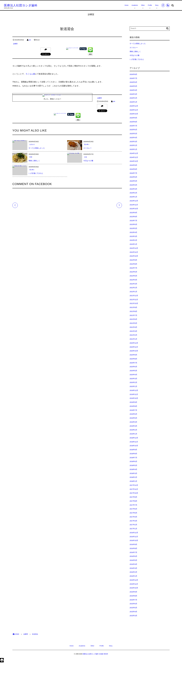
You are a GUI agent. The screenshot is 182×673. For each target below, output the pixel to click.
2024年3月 (133, 189)
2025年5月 (133, 134)
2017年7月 (133, 505)
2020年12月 (134, 343)
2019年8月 (133, 406)
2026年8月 (133, 74)
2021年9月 (133, 307)
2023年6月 (133, 224)
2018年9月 (133, 450)
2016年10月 (134, 540)
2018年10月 (134, 446)
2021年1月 (133, 339)
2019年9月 (133, 402)
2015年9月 (133, 592)
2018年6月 (133, 461)
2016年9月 (133, 544)
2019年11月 (134, 394)
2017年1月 (133, 529)
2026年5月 (133, 86)
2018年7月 (133, 458)
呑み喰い (87, 144)
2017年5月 (133, 513)
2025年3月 (133, 141)
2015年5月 (133, 608)
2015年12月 (134, 580)
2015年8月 (133, 596)
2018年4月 (133, 469)
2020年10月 (134, 351)
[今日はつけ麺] (73, 154)
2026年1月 (133, 102)
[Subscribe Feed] (168, 5)
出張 (85, 157)
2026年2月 (133, 98)
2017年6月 (133, 509)
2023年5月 (133, 228)
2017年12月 (134, 485)
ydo (30, 40)
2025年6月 (133, 130)
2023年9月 (133, 213)
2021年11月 (134, 300)
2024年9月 (133, 165)
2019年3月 (133, 426)
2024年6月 (133, 177)
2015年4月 (133, 612)
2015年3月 (133, 616)
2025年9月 (133, 118)
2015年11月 (134, 584)
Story (156, 5)
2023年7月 (133, 221)
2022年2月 (133, 288)
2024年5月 (133, 181)
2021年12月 (134, 296)
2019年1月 (133, 434)
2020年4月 (133, 375)
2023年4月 (133, 232)
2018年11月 (134, 442)
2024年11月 (134, 157)
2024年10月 (134, 161)
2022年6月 (133, 272)
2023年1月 (133, 244)
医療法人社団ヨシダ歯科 (20, 5)
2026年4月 (133, 90)
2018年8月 (133, 454)
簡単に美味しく (34, 161)
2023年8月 (133, 217)
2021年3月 (133, 331)
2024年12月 (134, 153)
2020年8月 (133, 359)
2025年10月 (134, 114)
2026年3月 (133, 94)
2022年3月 (133, 284)
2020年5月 (133, 371)
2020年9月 (133, 355)
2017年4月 (133, 517)
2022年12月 (134, 248)
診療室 (15, 44)
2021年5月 (133, 323)
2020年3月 (133, 379)
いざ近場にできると (36, 173)
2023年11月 (134, 205)
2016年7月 (133, 552)
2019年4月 (133, 422)
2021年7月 (133, 315)
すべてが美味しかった (37, 148)
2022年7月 (133, 268)
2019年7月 (133, 410)
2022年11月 (134, 252)
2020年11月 (134, 347)
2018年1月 (133, 481)
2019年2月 (133, 430)
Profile (150, 5)
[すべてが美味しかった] (19, 141)
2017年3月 (133, 521)
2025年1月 (133, 149)
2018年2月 (133, 477)
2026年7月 (133, 78)
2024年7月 (133, 173)
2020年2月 (133, 382)
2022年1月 (133, 292)
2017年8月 (133, 501)
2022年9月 (133, 260)
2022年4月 (133, 280)
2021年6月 (133, 319)
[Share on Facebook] (163, 5)
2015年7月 (133, 600)
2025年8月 (133, 122)
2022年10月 (134, 256)
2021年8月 (133, 311)
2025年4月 (133, 138)
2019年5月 (133, 418)
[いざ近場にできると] (19, 166)
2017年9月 (133, 497)
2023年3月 (133, 236)
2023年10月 (134, 209)
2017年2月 (133, 525)
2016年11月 (134, 537)
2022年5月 (133, 276)
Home (126, 5)
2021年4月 (133, 327)
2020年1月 (133, 386)
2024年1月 (133, 197)
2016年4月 (133, 564)
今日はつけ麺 (88, 161)
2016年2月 (133, 572)
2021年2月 (133, 335)
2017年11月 (134, 489)
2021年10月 (134, 303)
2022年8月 (133, 264)
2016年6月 (133, 556)
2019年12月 (134, 390)
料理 (30, 157)
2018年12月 (134, 438)
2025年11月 (134, 110)
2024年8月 (133, 169)
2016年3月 (133, 568)
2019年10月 (134, 398)
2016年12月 (134, 533)
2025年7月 (133, 126)
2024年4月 (133, 185)
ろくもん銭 (30, 74)
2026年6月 (133, 82)
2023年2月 (133, 240)
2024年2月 (133, 193)
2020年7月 (133, 363)
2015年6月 (133, 604)
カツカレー (87, 148)
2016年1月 (133, 576)
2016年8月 (133, 548)
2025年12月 (134, 106)
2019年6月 (133, 414)
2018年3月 (133, 473)
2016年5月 (133, 560)
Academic (135, 5)
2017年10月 (134, 493)
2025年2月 (133, 145)
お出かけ (32, 144)
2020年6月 (133, 367)
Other (143, 5)
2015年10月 (134, 588)
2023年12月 (134, 201)
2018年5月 (133, 465)
